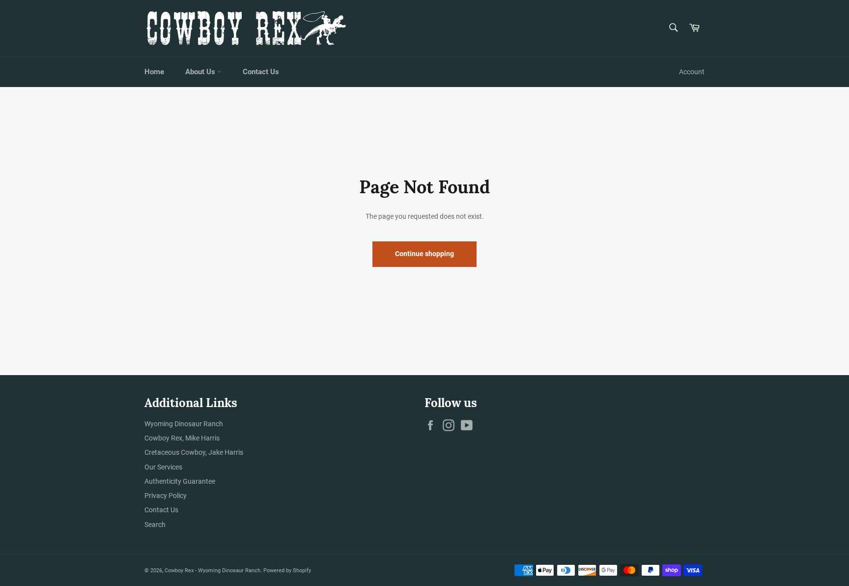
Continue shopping (424, 254)
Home (154, 71)
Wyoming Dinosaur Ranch (183, 424)
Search (155, 524)
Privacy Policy (165, 495)
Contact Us (261, 71)
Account (692, 72)
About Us (201, 71)
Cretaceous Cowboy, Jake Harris (193, 452)
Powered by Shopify (287, 570)
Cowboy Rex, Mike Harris (182, 438)
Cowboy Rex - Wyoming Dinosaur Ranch (212, 570)
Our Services (163, 467)
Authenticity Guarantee (179, 481)
